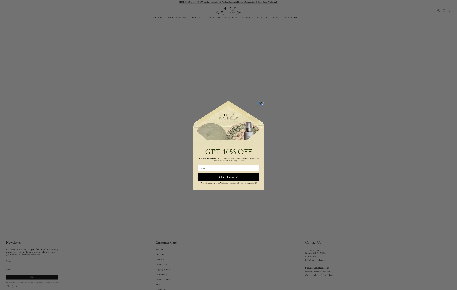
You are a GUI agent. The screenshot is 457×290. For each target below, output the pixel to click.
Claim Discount (228, 177)
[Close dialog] (261, 103)
